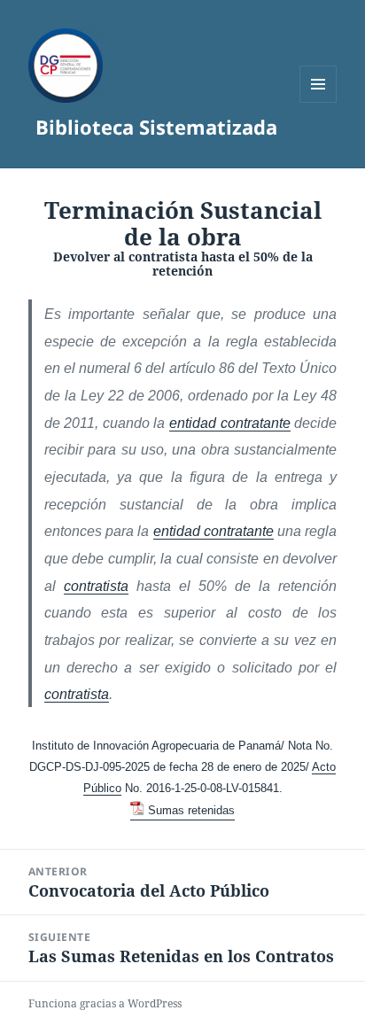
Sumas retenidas (191, 810)
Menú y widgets (318, 102)
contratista (96, 586)
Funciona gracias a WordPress (105, 1003)
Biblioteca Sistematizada (156, 126)
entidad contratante (230, 423)
